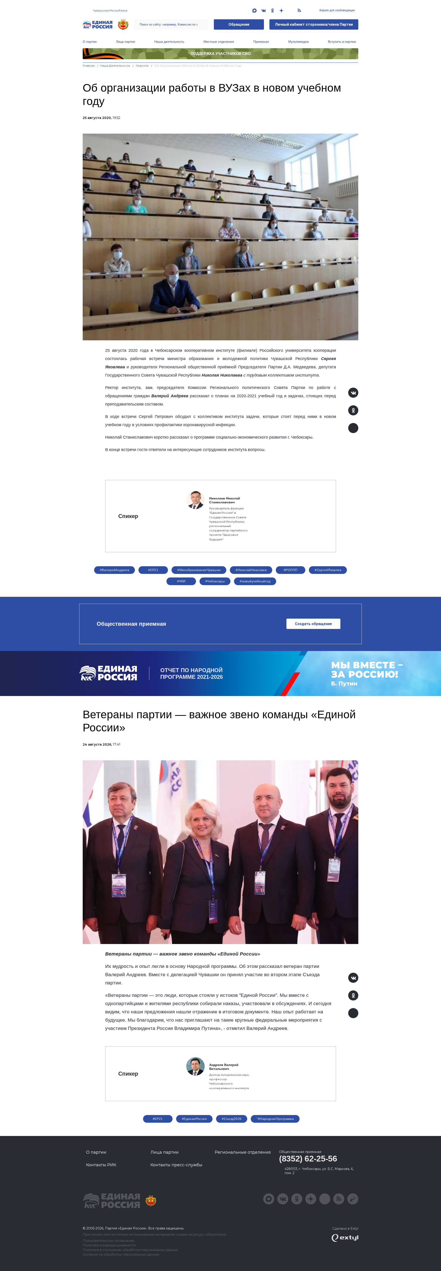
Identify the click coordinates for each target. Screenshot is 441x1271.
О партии (90, 41)
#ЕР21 (153, 570)
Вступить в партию (342, 41)
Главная (89, 65)
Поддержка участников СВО (221, 54)
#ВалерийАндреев (114, 570)
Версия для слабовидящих (337, 10)
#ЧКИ (181, 581)
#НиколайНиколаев (251, 570)
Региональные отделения (243, 1152)
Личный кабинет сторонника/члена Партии (314, 24)
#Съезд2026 (231, 1119)
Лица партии (125, 41)
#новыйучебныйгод (255, 581)
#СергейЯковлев (328, 570)
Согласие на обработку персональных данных (121, 1255)
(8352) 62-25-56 (308, 1158)
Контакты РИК (101, 1164)
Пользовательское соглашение (108, 1241)
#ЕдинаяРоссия (194, 1119)
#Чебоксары (215, 581)
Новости (142, 65)
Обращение (239, 24)
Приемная (261, 41)
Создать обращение (313, 624)
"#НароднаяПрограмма (275, 1119)
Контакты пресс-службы (176, 1164)
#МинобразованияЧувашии (198, 570)
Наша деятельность (169, 41)
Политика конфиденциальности (109, 1245)
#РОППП (291, 570)
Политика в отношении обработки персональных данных (130, 1250)
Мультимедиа (298, 41)
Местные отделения (219, 41)
